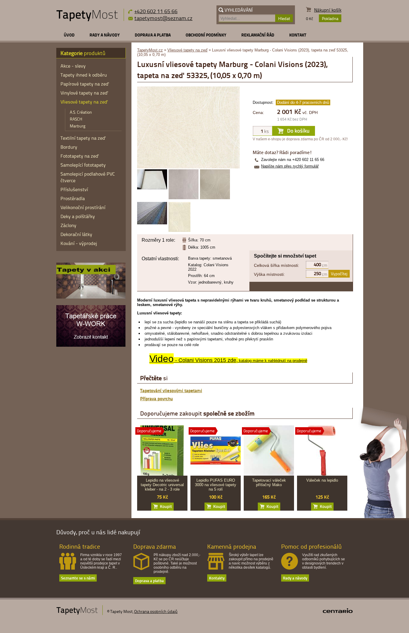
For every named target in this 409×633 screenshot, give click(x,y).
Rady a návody (105, 35)
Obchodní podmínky (206, 35)
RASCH (76, 119)
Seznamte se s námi (78, 578)
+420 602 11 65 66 (156, 11)
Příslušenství (74, 189)
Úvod (69, 35)
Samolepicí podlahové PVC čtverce (87, 177)
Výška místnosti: (269, 274)
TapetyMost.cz (150, 50)
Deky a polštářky (77, 216)
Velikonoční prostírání (82, 207)
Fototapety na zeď (79, 156)
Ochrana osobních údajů (156, 611)
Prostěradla (72, 198)
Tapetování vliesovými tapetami (171, 390)
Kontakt (297, 35)
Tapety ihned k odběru (83, 74)
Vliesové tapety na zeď (187, 50)
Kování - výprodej (78, 243)
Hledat (284, 18)
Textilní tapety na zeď (83, 138)
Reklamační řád (257, 35)
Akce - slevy (73, 66)
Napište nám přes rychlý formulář (290, 166)
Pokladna (330, 18)
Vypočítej (339, 273)
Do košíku (162, 507)
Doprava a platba (153, 35)
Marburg (77, 126)
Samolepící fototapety (83, 165)
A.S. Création (81, 112)
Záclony (68, 225)
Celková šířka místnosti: (276, 265)
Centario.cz (338, 610)
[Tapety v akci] (90, 297)
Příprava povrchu (156, 398)
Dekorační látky (76, 234)
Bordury (68, 147)
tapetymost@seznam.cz (163, 18)
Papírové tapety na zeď (84, 83)
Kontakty (217, 578)
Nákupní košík (327, 10)
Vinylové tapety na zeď (84, 92)
